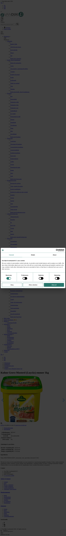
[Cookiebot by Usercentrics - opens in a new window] (57, 250)
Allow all (54, 284)
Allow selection (33, 284)
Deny (12, 284)
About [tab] (54, 255)
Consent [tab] (11, 255)
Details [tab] (33, 255)
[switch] (25, 278)
